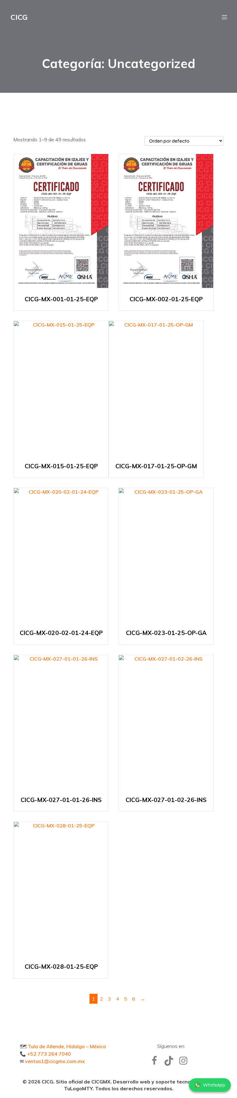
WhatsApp (214, 1085)
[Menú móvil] (224, 17)
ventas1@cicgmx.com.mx (55, 1061)
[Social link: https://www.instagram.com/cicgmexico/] (185, 1061)
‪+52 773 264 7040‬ (49, 1054)
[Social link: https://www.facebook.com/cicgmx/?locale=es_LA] (156, 1061)
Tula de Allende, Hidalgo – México (67, 1046)
